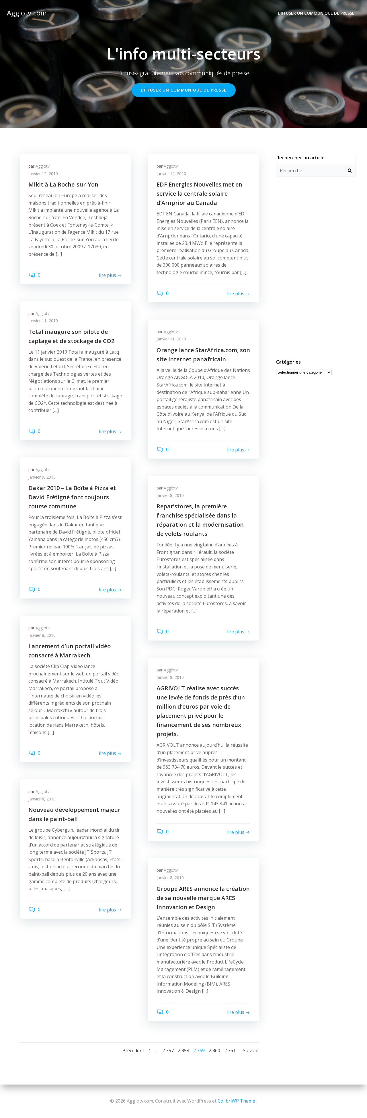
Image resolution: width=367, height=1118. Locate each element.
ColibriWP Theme (236, 1101)
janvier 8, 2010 (170, 495)
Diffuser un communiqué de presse (316, 13)
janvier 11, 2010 (43, 320)
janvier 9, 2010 (42, 477)
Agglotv (43, 166)
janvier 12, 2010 (43, 173)
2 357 (168, 1050)
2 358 (183, 1050)
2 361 (230, 1050)
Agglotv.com (27, 12)
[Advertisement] (316, 267)
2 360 (214, 1050)
